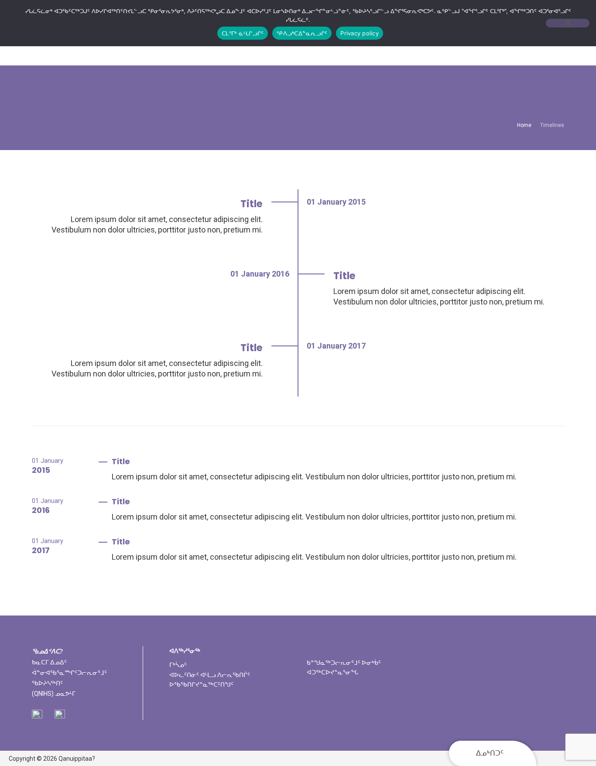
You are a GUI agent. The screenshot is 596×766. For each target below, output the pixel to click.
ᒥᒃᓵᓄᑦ (178, 664)
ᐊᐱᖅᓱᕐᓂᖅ (184, 650)
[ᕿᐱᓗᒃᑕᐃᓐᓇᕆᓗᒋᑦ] (567, 23)
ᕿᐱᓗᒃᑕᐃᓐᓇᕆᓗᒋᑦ (302, 33)
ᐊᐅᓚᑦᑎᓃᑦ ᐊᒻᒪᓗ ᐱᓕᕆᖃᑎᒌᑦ (209, 674)
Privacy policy (359, 33)
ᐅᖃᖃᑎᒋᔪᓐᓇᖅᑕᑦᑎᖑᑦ (201, 684)
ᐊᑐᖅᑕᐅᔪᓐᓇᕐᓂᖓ (333, 672)
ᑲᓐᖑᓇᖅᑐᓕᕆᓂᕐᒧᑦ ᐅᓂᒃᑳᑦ (344, 662)
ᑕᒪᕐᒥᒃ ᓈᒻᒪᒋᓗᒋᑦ (243, 33)
